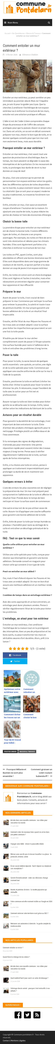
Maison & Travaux (33, 33)
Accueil (7, 33)
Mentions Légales (18, 1040)
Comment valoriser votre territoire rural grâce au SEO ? (29, 913)
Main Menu (13, 22)
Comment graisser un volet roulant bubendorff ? (41, 772)
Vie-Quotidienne (18, 33)
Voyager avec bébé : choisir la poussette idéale (27, 844)
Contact (6, 1040)
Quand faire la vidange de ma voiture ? (16, 957)
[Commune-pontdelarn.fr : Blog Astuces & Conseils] (27, 7)
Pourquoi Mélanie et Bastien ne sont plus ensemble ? (14, 772)
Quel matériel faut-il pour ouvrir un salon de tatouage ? (29, 978)
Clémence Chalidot (30, 54)
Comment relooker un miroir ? (13, 948)
